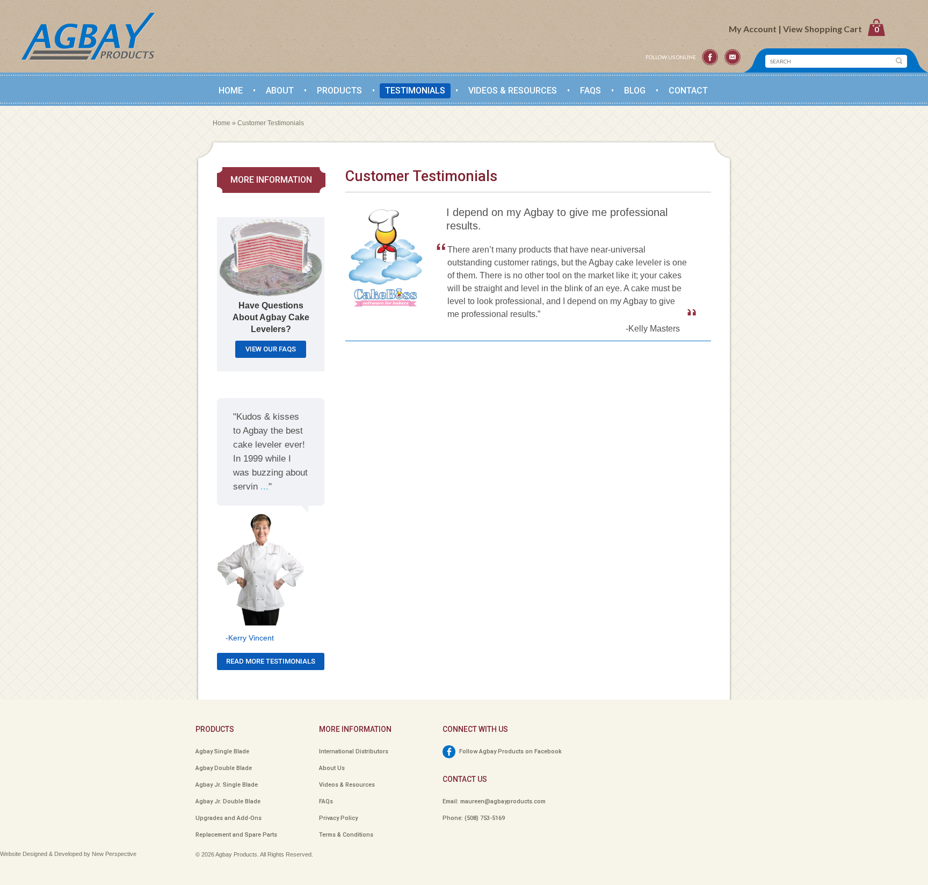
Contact (688, 90)
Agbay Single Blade (222, 751)
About (280, 90)
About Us (332, 768)
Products (339, 90)
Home (231, 90)
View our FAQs (270, 349)
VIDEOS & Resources (512, 90)
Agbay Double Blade (223, 768)
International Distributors (353, 751)
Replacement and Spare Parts (236, 834)
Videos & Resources (347, 784)
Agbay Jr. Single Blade (226, 784)
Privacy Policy (338, 818)
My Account (753, 29)
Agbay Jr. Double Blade (227, 801)
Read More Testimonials (270, 661)
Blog (635, 90)
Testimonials (415, 90)
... (264, 486)
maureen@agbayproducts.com (503, 801)
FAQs (590, 90)
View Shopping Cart (831, 29)
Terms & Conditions (346, 834)
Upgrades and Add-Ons (228, 818)
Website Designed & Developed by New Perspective (68, 854)
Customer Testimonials (270, 123)
